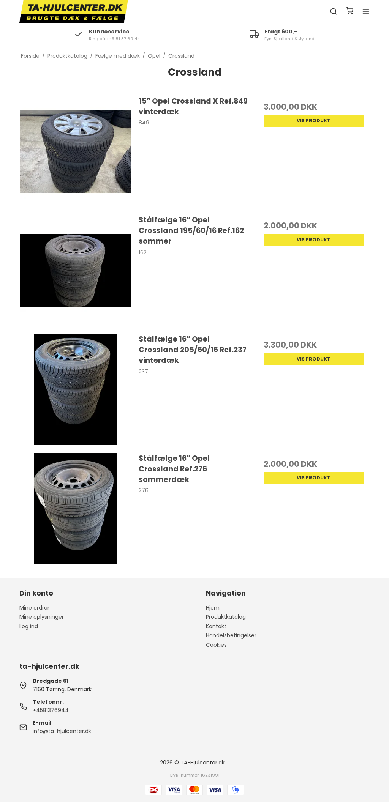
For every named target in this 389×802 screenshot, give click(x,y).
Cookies (216, 645)
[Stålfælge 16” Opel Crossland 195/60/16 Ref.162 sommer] (75, 270)
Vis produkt (313, 120)
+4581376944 (51, 710)
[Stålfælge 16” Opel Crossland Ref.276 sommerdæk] (75, 508)
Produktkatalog (226, 617)
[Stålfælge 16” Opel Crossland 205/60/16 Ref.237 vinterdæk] (75, 389)
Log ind (28, 626)
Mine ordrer (34, 607)
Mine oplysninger (41, 617)
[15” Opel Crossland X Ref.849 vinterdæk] (75, 151)
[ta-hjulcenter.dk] (73, 11)
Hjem (213, 607)
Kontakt (216, 626)
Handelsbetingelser (231, 635)
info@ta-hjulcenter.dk (62, 731)
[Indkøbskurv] (349, 11)
